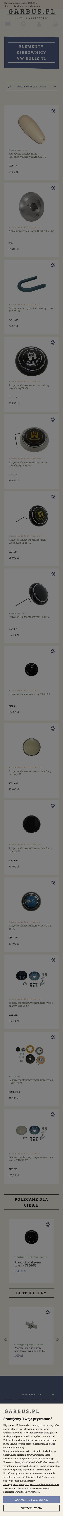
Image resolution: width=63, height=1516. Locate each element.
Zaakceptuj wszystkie (31, 1499)
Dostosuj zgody (31, 1508)
